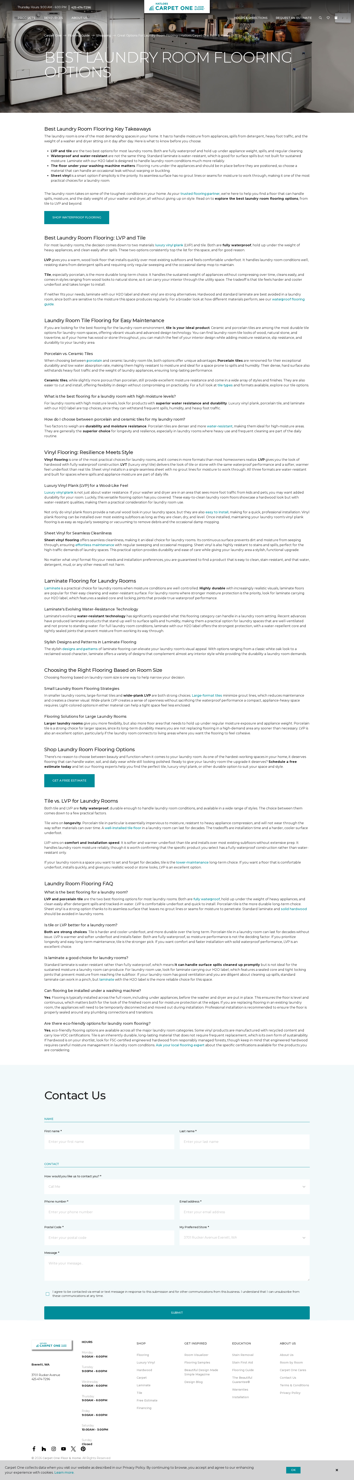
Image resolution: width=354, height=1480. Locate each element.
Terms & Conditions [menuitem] (294, 1385)
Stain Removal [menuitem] (242, 1355)
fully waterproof (206, 899)
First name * (53, 1131)
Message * (51, 1252)
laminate (106, 979)
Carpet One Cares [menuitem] (293, 1370)
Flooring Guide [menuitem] (243, 1370)
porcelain (94, 361)
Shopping (103, 35)
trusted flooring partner (200, 194)
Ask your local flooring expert (180, 1045)
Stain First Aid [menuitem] (242, 1362)
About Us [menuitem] (287, 1355)
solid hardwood (294, 909)
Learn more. (64, 1472)
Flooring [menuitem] (143, 1355)
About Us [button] (79, 18)
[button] (320, 18)
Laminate (52, 588)
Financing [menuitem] (144, 1408)
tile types (225, 385)
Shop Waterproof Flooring (76, 217)
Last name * (187, 1131)
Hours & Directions (251, 18)
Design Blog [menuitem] (193, 1382)
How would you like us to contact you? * (72, 1176)
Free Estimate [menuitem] (147, 1400)
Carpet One (52, 35)
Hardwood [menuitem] (144, 1370)
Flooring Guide (79, 35)
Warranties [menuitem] (240, 1389)
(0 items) (336, 17)
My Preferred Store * (194, 1227)
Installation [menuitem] (240, 1397)
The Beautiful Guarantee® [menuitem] (242, 1380)
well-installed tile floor (123, 828)
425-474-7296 (81, 7)
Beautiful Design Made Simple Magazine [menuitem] (201, 1372)
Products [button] (26, 18)
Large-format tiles (207, 695)
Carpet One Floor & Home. (62, 1458)
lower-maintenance (192, 862)
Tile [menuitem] (139, 1393)
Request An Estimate (294, 18)
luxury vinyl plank (169, 245)
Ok (293, 1470)
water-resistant (220, 426)
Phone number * (56, 1201)
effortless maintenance (94, 545)
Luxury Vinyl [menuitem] (146, 1362)
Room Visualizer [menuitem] (196, 1355)
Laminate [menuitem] (144, 1385)
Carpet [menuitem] (142, 1378)
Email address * (190, 1201)
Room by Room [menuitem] (291, 1362)
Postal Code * (53, 1227)
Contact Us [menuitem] (288, 1378)
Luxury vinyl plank (59, 492)
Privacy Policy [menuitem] (290, 1393)
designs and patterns (80, 649)
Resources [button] (53, 18)
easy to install (216, 512)
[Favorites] (328, 18)
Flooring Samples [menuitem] (197, 1362)
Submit (177, 1313)
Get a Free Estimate (69, 780)
